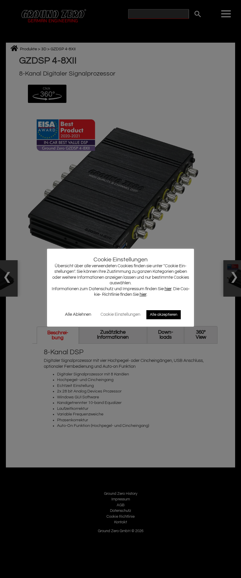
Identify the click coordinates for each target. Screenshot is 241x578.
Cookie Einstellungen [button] (120, 314)
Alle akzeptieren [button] (163, 315)
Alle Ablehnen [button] (78, 314)
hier (168, 289)
